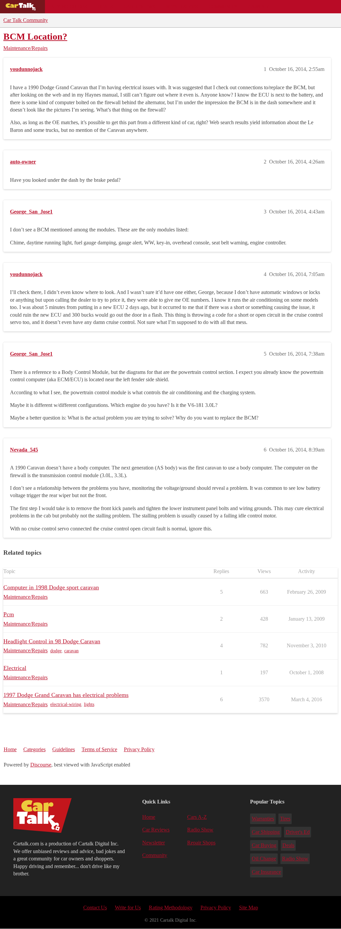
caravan (71, 650)
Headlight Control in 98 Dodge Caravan (51, 641)
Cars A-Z (258, 6)
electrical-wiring (65, 704)
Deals (105, 6)
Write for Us (128, 907)
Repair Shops (182, 6)
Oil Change (264, 858)
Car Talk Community (25, 20)
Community (223, 6)
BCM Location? (35, 36)
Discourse (40, 765)
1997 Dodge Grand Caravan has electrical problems (66, 695)
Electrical (14, 668)
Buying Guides (68, 6)
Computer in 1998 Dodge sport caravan (51, 587)
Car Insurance (266, 872)
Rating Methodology (170, 907)
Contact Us (95, 907)
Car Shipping (266, 832)
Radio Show (200, 829)
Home (10, 749)
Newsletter (153, 842)
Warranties (263, 818)
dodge (56, 650)
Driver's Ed (298, 832)
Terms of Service (99, 749)
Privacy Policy (139, 749)
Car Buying (264, 845)
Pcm (8, 614)
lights (89, 704)
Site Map (248, 907)
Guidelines (63, 749)
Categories (34, 749)
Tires (285, 818)
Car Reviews (139, 6)
